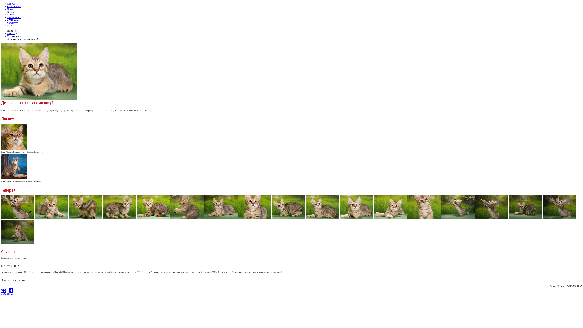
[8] (390, 218)
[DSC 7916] (17, 243)
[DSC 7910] (491, 218)
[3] (221, 218)
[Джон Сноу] (14, 149)
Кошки (10, 12)
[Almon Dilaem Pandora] (14, 179)
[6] (322, 218)
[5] (288, 218)
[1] (17, 218)
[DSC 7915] (559, 218)
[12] (119, 218)
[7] (356, 218)
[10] (51, 218)
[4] (254, 218)
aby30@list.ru (7, 294)
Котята (10, 14)
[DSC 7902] (458, 218)
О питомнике (14, 6)
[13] (153, 218)
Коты (10, 9)
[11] (85, 218)
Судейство (12, 23)
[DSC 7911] (525, 218)
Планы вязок (14, 17)
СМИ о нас (13, 20)
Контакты (12, 25)
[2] (187, 218)
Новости (11, 3)
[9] (424, 218)
